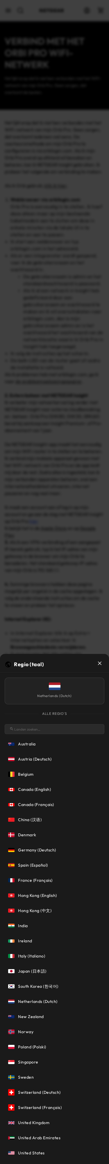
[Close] (99, 663)
